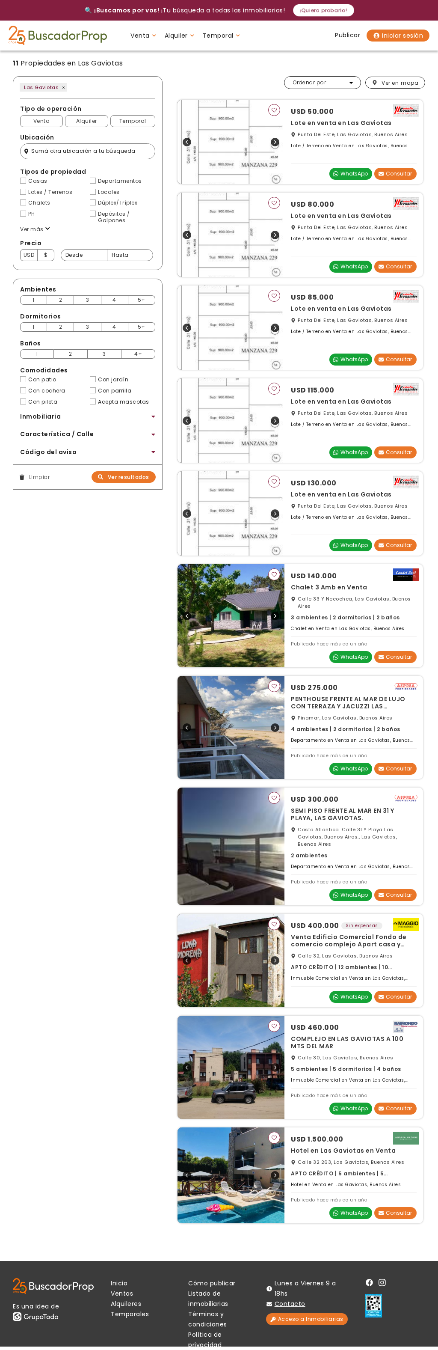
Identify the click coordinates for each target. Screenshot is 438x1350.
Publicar (347, 35)
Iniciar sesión (402, 35)
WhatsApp (354, 173)
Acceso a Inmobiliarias (310, 1319)
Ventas (122, 1293)
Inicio (119, 1283)
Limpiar (39, 477)
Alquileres (126, 1303)
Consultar (399, 173)
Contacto (290, 1303)
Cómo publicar (212, 1283)
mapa (400, 82)
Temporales (130, 1314)
